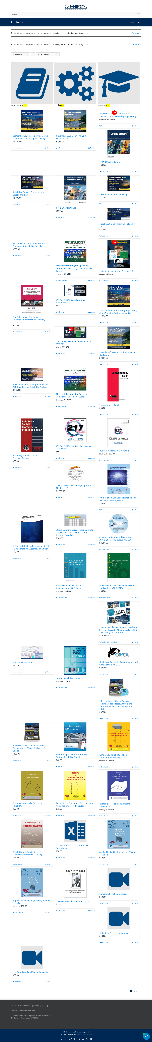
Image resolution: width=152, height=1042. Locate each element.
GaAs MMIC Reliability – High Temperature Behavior (113, 756)
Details (49, 148)
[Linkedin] (75, 1039)
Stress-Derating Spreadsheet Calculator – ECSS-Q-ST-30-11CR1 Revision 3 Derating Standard (75, 533)
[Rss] (87, 1039)
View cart (138, 33)
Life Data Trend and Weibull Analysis (30, 972)
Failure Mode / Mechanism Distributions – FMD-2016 (68, 587)
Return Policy (81, 1034)
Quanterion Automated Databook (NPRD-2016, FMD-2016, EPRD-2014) (116, 538)
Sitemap (89, 1034)
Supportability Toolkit (110, 405)
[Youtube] (83, 1039)
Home (132, 22)
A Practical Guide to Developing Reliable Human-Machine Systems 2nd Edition (32, 547)
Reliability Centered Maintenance (115, 933)
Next (137, 991)
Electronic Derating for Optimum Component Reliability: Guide (72, 395)
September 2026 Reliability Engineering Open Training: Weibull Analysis (118, 311)
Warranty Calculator (22, 662)
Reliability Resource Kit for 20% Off (116, 271)
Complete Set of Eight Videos (113, 894)
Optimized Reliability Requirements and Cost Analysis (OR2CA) (118, 663)
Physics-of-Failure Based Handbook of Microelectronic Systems (117, 499)
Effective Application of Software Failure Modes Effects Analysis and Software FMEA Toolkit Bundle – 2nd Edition (116, 705)
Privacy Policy (72, 1034)
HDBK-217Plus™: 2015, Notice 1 (114, 450)
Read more (17, 204)
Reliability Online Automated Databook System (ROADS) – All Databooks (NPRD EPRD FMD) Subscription (118, 630)
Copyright (63, 1034)
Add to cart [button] (18, 148)
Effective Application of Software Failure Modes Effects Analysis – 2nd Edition (30, 748)
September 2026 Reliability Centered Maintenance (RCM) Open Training (30, 137)
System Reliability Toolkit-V (69, 678)
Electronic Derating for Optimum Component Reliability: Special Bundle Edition (74, 268)
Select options (62, 280)
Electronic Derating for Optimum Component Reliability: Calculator (29, 244)
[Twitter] (79, 1039)
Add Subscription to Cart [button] (109, 642)
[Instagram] (91, 1039)
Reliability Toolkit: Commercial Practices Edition (27, 456)
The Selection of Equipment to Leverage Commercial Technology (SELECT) (29, 320)
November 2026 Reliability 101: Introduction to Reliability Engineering (117, 115)
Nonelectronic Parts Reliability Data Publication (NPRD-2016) (116, 586)
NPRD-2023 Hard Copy (66, 207)
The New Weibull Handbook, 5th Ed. (73, 901)
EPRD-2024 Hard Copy (109, 162)
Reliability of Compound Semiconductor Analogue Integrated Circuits (75, 804)
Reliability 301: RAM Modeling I (114, 194)
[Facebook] (71, 1039)
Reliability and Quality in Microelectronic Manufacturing (28, 853)
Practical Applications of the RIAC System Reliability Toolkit (72, 755)
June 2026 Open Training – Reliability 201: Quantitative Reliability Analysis (30, 385)
